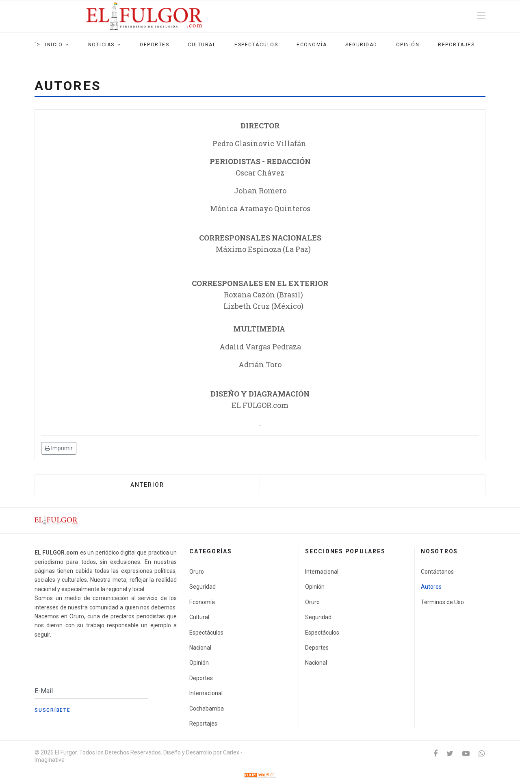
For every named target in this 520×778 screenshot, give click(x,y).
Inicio (54, 45)
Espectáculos (256, 45)
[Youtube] (466, 753)
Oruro (196, 571)
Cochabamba (206, 708)
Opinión (408, 45)
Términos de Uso (442, 602)
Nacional (200, 647)
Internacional (206, 693)
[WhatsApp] (482, 753)
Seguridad (361, 45)
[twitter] (449, 753)
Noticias (101, 45)
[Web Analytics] (260, 775)
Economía (312, 45)
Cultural (202, 45)
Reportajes (456, 45)
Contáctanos (437, 571)
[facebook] (435, 753)
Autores (431, 586)
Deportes (154, 45)
